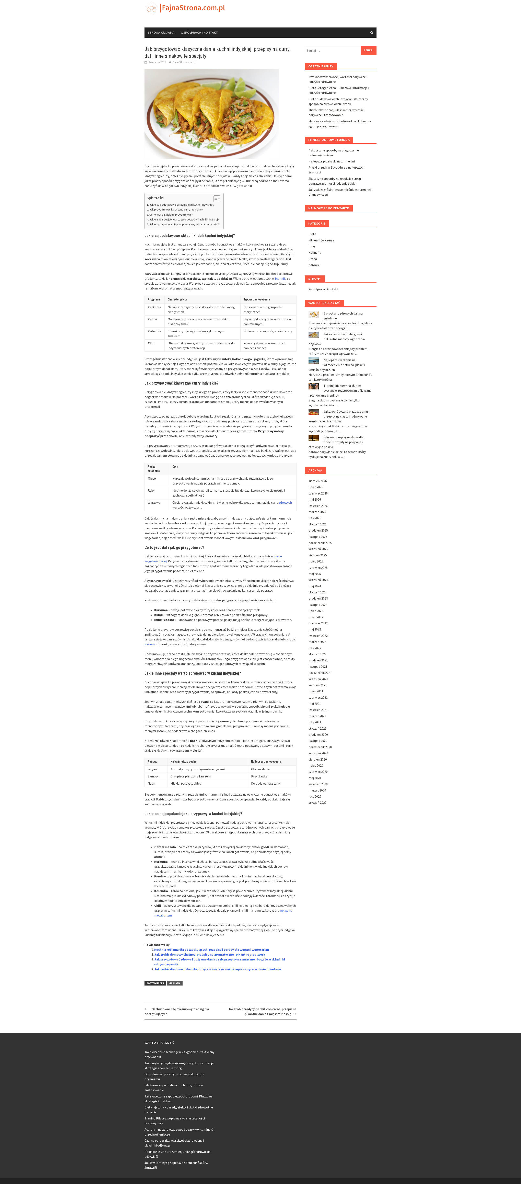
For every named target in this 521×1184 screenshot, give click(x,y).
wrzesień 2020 (318, 753)
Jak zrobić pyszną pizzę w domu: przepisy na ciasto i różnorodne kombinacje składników (338, 416)
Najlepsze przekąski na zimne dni (332, 161)
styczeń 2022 (317, 654)
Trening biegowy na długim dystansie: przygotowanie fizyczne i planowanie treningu (340, 390)
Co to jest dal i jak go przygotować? (171, 214)
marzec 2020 (317, 790)
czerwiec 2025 (318, 568)
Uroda (313, 259)
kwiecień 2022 (318, 636)
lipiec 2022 (316, 617)
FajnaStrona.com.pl (184, 62)
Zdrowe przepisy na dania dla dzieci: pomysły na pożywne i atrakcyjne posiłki (336, 442)
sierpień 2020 (318, 759)
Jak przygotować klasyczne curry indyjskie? (176, 209)
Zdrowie (314, 265)
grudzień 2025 (318, 530)
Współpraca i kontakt (199, 32)
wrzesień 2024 (318, 580)
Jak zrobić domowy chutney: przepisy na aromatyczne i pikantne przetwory (209, 954)
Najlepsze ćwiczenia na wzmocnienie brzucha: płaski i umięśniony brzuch (337, 365)
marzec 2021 (317, 716)
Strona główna (161, 32)
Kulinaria (175, 983)
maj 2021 (315, 704)
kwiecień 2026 (318, 506)
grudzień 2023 (318, 598)
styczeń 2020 (317, 802)
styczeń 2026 (317, 524)
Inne (312, 246)
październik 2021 (320, 673)
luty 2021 (315, 722)
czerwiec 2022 (318, 623)
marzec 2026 (317, 512)
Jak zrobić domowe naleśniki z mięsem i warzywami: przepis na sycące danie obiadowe (217, 969)
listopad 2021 (318, 666)
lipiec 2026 (316, 487)
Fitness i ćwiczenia (321, 240)
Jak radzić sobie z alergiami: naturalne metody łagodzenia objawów (337, 339)
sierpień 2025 (318, 555)
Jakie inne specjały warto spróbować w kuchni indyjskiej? (184, 219)
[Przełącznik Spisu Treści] (214, 198)
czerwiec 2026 (318, 493)
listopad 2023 (318, 605)
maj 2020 (315, 778)
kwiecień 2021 (318, 710)
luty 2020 (315, 796)
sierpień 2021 (318, 685)
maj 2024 (315, 586)
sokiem (149, 644)
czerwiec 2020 (318, 772)
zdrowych (285, 502)
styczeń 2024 (317, 592)
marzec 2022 (317, 642)
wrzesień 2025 (318, 549)
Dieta (312, 234)
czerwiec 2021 (318, 697)
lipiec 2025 (316, 561)
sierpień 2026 (318, 481)
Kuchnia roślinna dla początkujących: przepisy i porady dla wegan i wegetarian (211, 949)
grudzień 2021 (318, 660)
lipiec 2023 (316, 611)
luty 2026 (315, 518)
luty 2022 (315, 648)
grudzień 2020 (318, 734)
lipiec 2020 (316, 765)
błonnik (280, 278)
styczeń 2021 (317, 728)
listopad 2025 (318, 537)
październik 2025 (320, 543)
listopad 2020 (318, 741)
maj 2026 (315, 499)
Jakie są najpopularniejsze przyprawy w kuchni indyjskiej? (184, 224)
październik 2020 (320, 747)
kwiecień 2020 (318, 784)
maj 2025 (315, 574)
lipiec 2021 (316, 691)
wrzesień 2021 (318, 679)
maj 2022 (315, 629)
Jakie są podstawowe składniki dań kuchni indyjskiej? (181, 204)
